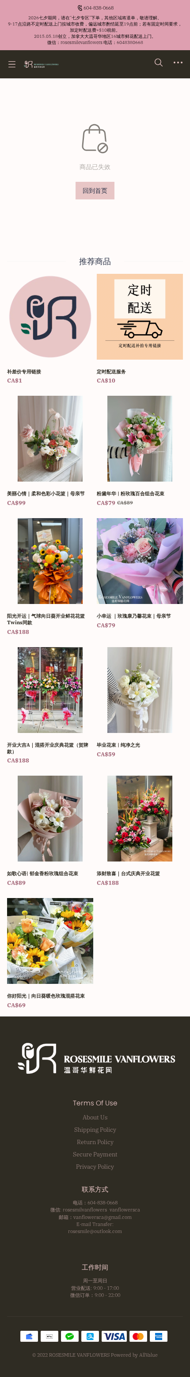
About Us (95, 1117)
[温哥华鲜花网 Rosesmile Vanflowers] (41, 64)
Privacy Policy (95, 1167)
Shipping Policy (95, 1130)
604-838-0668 (99, 8)
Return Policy (95, 1142)
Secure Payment (95, 1154)
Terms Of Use (95, 1103)
